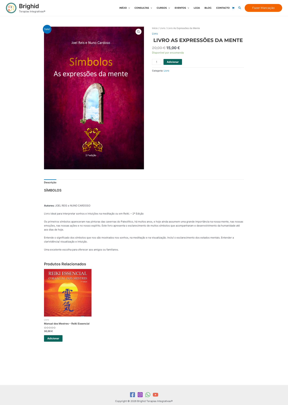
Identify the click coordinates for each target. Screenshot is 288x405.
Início (155, 28)
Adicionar (173, 62)
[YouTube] (155, 395)
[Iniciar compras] (233, 8)
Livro (162, 28)
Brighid (29, 6)
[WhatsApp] (148, 395)
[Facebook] (132, 395)
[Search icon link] (239, 8)
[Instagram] (140, 395)
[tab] (50, 182)
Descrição (50, 182)
